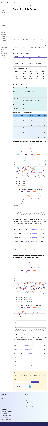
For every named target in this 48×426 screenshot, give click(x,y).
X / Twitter (4, 398)
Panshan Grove (5, 43)
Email (15, 379)
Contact (9, 424)
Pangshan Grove (4, 38)
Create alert (34, 381)
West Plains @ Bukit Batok (30, 400)
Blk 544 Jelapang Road (32, 245)
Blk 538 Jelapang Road (32, 241)
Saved (46, 2)
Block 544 (3, 23)
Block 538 (3, 14)
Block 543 (3, 21)
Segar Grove (3, 49)
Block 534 (3, 10)
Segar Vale (3, 55)
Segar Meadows (4, 51)
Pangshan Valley (4, 40)
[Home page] (13, 6)
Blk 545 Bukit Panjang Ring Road (31, 361)
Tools (41, 2)
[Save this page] (36, 6)
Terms (6, 424)
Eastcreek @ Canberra (29, 396)
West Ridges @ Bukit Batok (30, 406)
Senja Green (3, 61)
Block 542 (3, 18)
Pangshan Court (4, 36)
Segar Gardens (4, 47)
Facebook (3, 396)
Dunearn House (5, 413)
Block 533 (3, 8)
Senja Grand (3, 59)
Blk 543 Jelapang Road (32, 229)
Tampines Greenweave (29, 398)
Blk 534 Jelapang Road (29, 357)
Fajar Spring (3, 34)
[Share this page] (31, 6)
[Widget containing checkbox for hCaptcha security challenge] (23, 386)
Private (36, 2)
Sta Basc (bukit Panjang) (5, 66)
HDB (32, 2)
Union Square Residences (6, 415)
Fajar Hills (3, 32)
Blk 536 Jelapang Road (32, 233)
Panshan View (3, 45)
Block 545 (3, 25)
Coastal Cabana (5, 417)
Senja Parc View (4, 64)
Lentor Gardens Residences (7, 411)
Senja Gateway (4, 57)
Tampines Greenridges (29, 404)
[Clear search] (26, 2)
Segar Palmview (4, 53)
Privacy (2, 424)
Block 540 (3, 16)
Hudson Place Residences (6, 419)
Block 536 (3, 12)
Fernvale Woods (28, 402)
